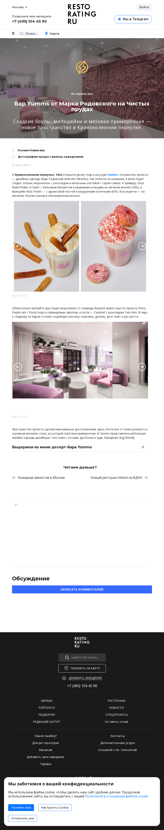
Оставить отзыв (116, 722)
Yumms (112, 175)
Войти (144, 7)
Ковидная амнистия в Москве (41, 477)
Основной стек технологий (117, 750)
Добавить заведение (85, 678)
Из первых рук (82, 93)
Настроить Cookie (55, 807)
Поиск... (31, 33)
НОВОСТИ (116, 708)
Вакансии (45, 750)
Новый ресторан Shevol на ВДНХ (116, 477)
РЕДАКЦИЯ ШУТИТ (46, 722)
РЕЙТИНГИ (47, 708)
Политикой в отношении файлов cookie (116, 796)
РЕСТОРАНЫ (116, 701)
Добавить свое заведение (45, 757)
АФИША (46, 701)
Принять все (21, 807)
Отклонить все (22, 818)
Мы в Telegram (136, 19)
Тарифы (45, 764)
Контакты (118, 736)
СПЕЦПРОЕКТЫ (117, 715)
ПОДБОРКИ (46, 715)
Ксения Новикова (31, 150)
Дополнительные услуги (117, 743)
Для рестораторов (45, 743)
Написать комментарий (82, 589)
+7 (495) (82, 685)
